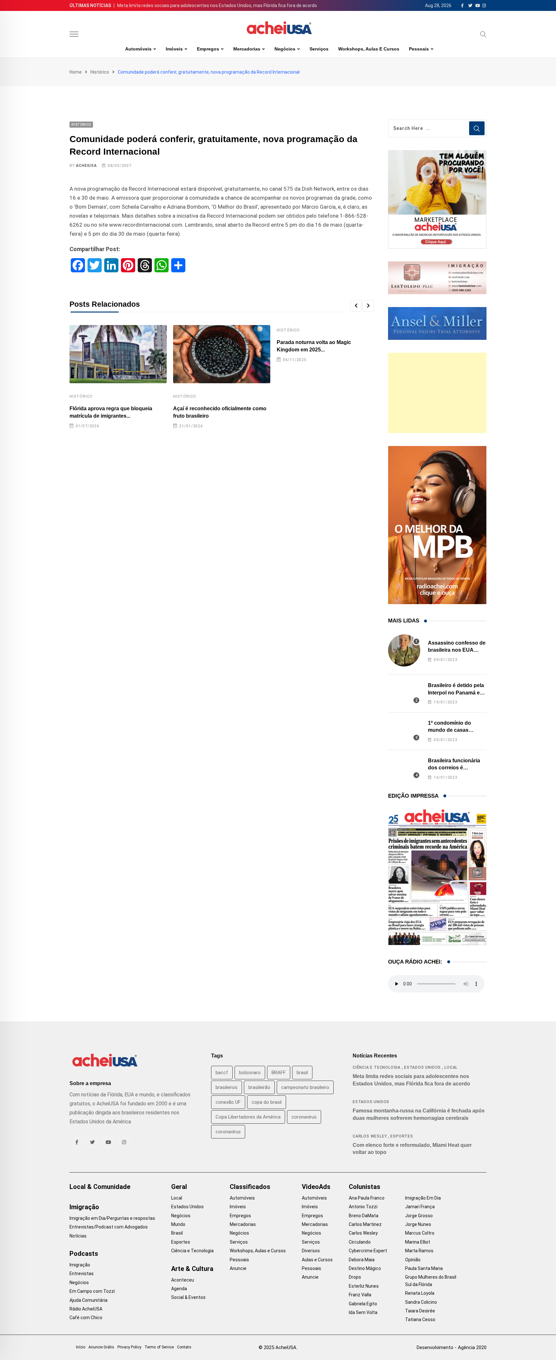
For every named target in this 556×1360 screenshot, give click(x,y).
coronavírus (228, 1132)
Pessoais (419, 48)
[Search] (483, 34)
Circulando (360, 1242)
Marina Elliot (417, 1242)
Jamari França (420, 1206)
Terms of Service (159, 1347)
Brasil (177, 1233)
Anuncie (238, 1268)
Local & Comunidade (100, 1187)
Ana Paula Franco (367, 1198)
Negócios (284, 48)
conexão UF (228, 1102)
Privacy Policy (129, 1347)
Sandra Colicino (421, 1302)
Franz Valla (360, 1294)
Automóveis (138, 48)
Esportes (401, 1136)
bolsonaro (250, 1072)
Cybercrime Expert (368, 1250)
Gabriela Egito (363, 1303)
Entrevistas (82, 1273)
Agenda (179, 1288)
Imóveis (174, 48)
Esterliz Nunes (364, 1286)
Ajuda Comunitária (88, 1300)
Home (76, 72)
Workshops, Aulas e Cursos (368, 48)
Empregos (208, 48)
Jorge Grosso (419, 1215)
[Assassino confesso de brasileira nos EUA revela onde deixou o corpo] (404, 650)
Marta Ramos (419, 1250)
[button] (356, 306)
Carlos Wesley (370, 1136)
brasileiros (226, 1087)
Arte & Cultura (192, 1269)
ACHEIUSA (86, 165)
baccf (222, 1072)
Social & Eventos (188, 1297)
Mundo (178, 1224)
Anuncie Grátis (101, 1347)
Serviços (319, 48)
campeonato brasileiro (305, 1087)
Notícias (78, 1235)
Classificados (250, 1187)
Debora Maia (362, 1259)
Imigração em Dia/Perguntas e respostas (112, 1218)
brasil (302, 1072)
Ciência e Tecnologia (377, 1067)
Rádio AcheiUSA (86, 1308)
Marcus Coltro (419, 1233)
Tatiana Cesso (420, 1319)
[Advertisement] (437, 393)
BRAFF (279, 1072)
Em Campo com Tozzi (92, 1291)
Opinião (413, 1259)
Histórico (99, 72)
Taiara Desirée (420, 1310)
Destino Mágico (365, 1268)
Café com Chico (86, 1317)
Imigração (84, 1207)
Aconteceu (182, 1280)
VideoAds (316, 1187)
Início (80, 1347)
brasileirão (259, 1087)
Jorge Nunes (418, 1224)
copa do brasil (267, 1102)
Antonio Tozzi (363, 1206)
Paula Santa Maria (424, 1268)
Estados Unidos (422, 1067)
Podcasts (84, 1253)
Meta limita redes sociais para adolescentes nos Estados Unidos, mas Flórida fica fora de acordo (217, 5)
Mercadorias (246, 48)
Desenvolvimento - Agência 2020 (451, 1347)
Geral (179, 1187)
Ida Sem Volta (363, 1312)
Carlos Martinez (365, 1224)
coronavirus (304, 1117)
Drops (355, 1277)
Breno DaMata (363, 1215)
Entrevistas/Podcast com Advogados (109, 1226)
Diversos (311, 1250)
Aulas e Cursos (317, 1259)
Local (451, 1067)
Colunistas (364, 1187)
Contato (184, 1347)
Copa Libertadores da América (248, 1117)
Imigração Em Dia (423, 1198)
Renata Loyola (419, 1293)
